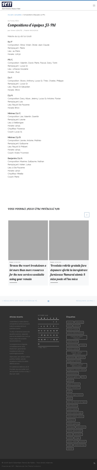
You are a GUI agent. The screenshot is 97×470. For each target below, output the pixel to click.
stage (77, 438)
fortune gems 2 (73, 377)
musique (70, 427)
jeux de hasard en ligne (76, 402)
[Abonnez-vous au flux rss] (94, 463)
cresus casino (73, 349)
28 (51, 339)
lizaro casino (72, 409)
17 (39, 335)
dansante (71, 357)
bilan (69, 326)
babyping (79, 322)
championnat (72, 345)
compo (83, 345)
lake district (72, 405)
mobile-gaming (73, 423)
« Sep (40, 347)
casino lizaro (72, 341)
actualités (18, 15)
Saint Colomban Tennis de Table (22, 463)
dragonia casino (73, 361)
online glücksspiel (74, 431)
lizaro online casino (75, 416)
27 (47, 339)
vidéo (69, 445)
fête (83, 377)
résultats (78, 434)
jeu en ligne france (74, 395)
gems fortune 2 (73, 387)
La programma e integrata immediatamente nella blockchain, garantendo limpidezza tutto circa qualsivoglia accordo (18, 348)
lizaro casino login (74, 413)
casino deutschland (75, 333)
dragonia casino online (76, 370)
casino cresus (73, 329)
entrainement (72, 373)
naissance (81, 427)
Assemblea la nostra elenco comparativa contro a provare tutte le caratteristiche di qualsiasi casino (20, 325)
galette (70, 380)
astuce (70, 322)
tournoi (82, 441)
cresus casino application (76, 353)
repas (69, 434)
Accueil (10, 15)
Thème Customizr (34, 466)
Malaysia (71, 420)
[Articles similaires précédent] (81, 214)
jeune (69, 398)
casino (76, 326)
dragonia (80, 357)
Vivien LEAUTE (16, 30)
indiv (69, 391)
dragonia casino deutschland (76, 365)
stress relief (72, 441)
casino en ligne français (77, 337)
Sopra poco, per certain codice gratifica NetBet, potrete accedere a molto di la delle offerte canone (20, 360)
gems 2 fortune (73, 384)
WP (12, 466)
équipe (70, 448)
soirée (69, 438)
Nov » (45, 347)
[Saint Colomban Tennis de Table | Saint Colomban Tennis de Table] (7, 4)
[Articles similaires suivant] (86, 214)
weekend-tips (80, 445)
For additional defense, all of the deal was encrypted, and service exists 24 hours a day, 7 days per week (20, 370)
